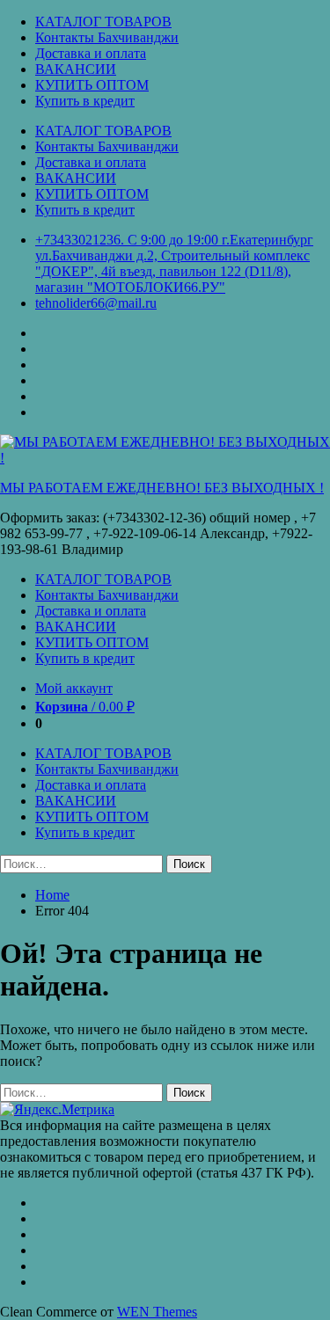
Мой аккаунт (74, 688)
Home (52, 894)
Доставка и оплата (90, 53)
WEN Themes (157, 1311)
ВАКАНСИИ (75, 69)
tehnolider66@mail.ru (96, 302)
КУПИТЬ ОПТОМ (92, 84)
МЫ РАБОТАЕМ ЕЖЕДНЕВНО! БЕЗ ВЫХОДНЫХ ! (162, 487)
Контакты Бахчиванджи (107, 37)
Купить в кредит (85, 100)
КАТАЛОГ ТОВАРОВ (103, 21)
